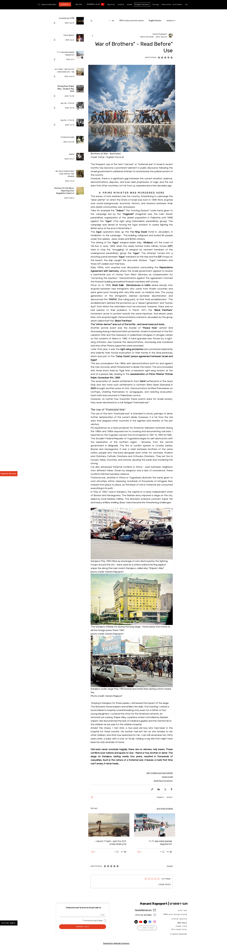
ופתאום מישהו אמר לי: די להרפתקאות (160, 843)
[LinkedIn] (136, 922)
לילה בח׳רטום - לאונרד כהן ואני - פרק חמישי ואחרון (110, 843)
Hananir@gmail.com (143, 910)
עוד (113, 20)
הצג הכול (94, 808)
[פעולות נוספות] (92, 35)
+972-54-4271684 (143, 915)
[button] (91, 20)
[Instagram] (154, 922)
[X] (145, 922)
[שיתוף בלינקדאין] (158, 789)
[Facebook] (150, 922)
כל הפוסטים (171, 20)
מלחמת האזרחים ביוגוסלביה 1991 (131, 20)
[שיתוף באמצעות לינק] (152, 789)
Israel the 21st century (163, 781)
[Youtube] (103, 4)
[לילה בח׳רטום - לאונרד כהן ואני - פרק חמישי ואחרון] (108, 825)
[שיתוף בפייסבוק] (171, 789)
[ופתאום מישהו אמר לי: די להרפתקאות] (154, 825)
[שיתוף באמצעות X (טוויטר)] (165, 789)
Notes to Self (167, 777)
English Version (155, 20)
